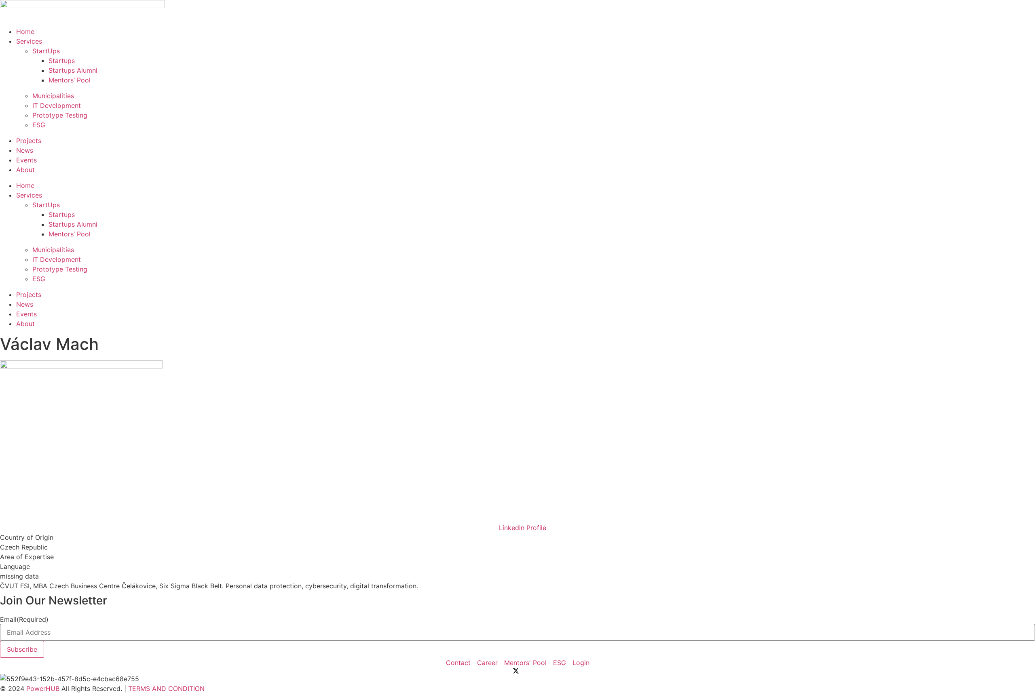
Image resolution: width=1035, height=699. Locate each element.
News (24, 150)
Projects (28, 141)
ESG (38, 125)
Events (26, 160)
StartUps (46, 51)
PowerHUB (42, 688)
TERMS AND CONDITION (166, 688)
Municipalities (53, 96)
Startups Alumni (73, 70)
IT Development (56, 105)
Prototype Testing (59, 115)
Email (24, 619)
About (25, 170)
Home (25, 31)
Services (29, 41)
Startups (62, 61)
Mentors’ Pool (70, 80)
